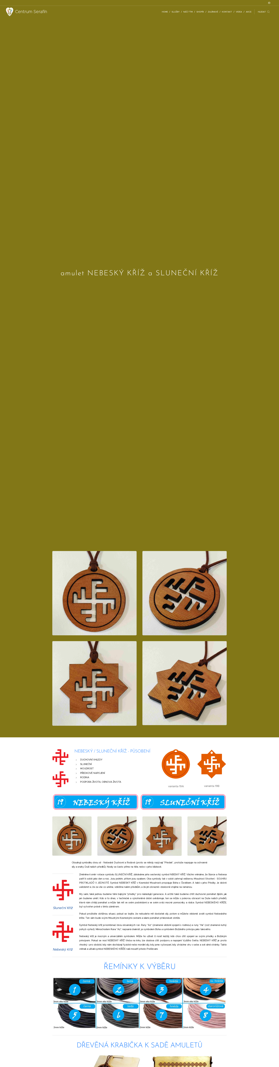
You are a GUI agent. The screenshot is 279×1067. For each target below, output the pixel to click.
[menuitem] (165, 11)
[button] (263, 11)
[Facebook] (269, 2)
